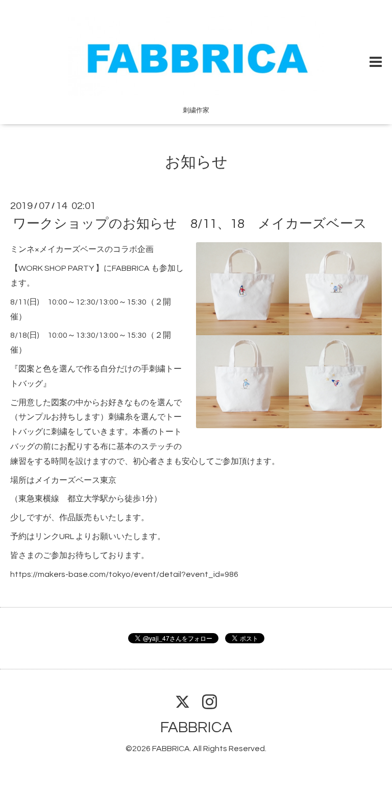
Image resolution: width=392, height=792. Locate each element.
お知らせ (196, 162)
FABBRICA (196, 727)
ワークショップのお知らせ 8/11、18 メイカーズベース (190, 223)
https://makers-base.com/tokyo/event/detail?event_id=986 (124, 574)
